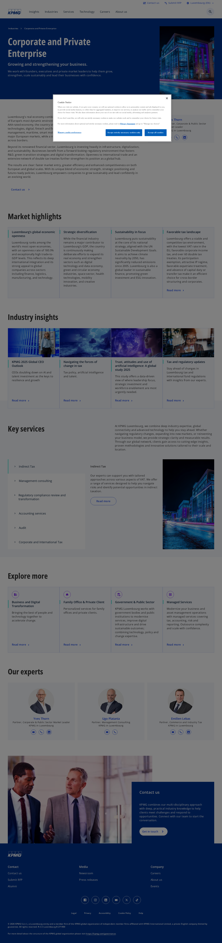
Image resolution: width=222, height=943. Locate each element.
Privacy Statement (127, 124)
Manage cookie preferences (69, 132)
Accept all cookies (155, 132)
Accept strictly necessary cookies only (123, 132)
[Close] (166, 98)
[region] (112, 118)
